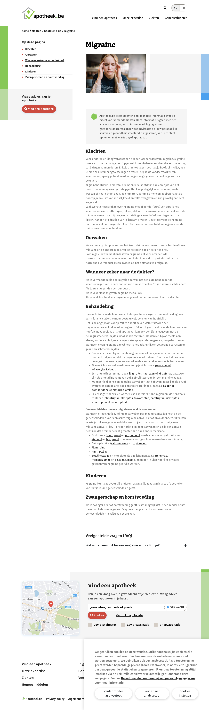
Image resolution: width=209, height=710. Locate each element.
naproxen (149, 373)
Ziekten (154, 18)
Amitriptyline (99, 451)
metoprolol (114, 435)
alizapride (168, 385)
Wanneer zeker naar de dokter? (44, 60)
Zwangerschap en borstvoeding (44, 77)
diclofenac (165, 373)
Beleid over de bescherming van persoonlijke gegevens (158, 678)
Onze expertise (133, 18)
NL (175, 8)
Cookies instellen (185, 693)
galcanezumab (124, 459)
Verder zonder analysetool (113, 693)
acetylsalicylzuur (105, 369)
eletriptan (127, 398)
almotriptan (112, 398)
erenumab (160, 455)
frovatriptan (141, 398)
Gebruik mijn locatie (129, 615)
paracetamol (163, 365)
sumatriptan (99, 402)
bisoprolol (112, 439)
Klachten (30, 49)
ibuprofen (135, 373)
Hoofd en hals (52, 30)
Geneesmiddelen (176, 18)
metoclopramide (123, 389)
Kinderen (30, 71)
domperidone (100, 389)
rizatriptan (172, 398)
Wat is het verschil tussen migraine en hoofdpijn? (123, 545)
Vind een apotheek (104, 18)
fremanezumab (101, 459)
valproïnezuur (119, 443)
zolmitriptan (118, 402)
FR (183, 8)
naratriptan (158, 398)
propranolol (132, 435)
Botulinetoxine (100, 455)
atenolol (97, 439)
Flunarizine (98, 447)
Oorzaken (31, 54)
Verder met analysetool (152, 693)
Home (25, 30)
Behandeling (33, 65)
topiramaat (139, 443)
